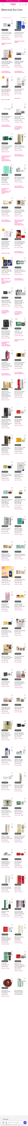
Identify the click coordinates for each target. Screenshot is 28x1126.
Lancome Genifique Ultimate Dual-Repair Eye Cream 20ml (19, 734)
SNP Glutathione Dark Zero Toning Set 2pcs (20, 178)
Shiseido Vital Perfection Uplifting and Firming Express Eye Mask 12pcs (6, 938)
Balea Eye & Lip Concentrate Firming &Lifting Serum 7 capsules (5, 605)
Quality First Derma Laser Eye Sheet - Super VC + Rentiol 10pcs (6, 657)
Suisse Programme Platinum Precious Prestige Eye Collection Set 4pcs (19, 1044)
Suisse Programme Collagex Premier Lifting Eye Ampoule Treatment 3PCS (19, 302)
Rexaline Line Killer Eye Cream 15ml (5, 529)
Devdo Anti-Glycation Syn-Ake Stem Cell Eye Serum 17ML (20, 393)
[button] (3, 4)
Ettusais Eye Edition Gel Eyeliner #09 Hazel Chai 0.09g (19, 786)
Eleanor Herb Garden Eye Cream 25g (19, 708)
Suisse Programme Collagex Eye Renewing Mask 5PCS (20, 117)
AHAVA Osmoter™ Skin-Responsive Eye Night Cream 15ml (6, 555)
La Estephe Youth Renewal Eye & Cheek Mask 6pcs (5, 1070)
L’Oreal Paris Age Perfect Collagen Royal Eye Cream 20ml (20, 605)
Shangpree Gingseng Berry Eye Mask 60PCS (6, 1095)
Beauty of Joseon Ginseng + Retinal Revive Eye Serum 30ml (6, 837)
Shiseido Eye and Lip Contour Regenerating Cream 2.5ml (6, 632)
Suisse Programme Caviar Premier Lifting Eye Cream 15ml (6, 812)
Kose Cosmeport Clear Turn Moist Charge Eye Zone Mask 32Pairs (20, 243)
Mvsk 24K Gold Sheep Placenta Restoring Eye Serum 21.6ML (20, 363)
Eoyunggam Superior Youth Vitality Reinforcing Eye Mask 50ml (5, 1017)
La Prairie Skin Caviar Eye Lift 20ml (6, 580)
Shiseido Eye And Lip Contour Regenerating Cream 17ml (6, 475)
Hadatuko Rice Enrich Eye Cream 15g (6, 786)
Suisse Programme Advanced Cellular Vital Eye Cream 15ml (19, 912)
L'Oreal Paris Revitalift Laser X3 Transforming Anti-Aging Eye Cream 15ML (6, 364)
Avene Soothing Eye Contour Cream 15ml (6, 888)
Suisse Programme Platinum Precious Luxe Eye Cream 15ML (6, 301)
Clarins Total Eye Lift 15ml (18, 888)
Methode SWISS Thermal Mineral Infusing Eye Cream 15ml (5, 179)
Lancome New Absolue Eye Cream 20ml (20, 580)
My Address (6, 1124)
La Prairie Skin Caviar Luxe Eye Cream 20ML (6, 33)
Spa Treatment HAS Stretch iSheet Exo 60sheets (5, 991)
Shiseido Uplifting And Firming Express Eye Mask (19, 475)
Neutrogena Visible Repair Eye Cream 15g (6, 760)
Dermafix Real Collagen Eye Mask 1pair (20, 631)
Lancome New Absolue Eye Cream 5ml (20, 1016)
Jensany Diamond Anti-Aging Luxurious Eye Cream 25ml (6, 211)
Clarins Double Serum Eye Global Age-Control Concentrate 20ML (7, 62)
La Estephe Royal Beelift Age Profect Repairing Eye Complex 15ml (5, 449)
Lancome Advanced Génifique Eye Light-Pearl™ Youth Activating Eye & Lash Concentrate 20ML (6, 422)
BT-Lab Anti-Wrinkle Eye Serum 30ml (19, 90)
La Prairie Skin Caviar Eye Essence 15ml (19, 33)
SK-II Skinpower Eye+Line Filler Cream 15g (18, 863)
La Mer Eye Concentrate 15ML (19, 331)
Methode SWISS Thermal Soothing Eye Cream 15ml (19, 530)
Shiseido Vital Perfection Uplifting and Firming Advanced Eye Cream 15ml (20, 965)
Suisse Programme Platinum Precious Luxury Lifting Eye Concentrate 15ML (5, 332)
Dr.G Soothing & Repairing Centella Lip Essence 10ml (19, 991)
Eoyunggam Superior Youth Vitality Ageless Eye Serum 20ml (20, 683)
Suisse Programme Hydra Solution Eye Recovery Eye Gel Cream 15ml (5, 243)
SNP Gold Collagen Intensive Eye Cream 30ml (19, 938)
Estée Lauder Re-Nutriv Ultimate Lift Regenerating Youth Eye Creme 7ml (5, 734)
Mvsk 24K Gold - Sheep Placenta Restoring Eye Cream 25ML (20, 448)
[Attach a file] (3, 1122)
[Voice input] (6, 1122)
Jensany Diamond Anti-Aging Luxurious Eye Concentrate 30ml (20, 837)
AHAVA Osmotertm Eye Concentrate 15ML (20, 146)
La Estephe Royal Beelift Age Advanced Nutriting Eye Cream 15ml (5, 1044)
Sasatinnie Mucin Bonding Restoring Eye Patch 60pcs (5, 863)
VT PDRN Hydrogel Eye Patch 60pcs (19, 1070)
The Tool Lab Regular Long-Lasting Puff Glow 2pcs (19, 657)
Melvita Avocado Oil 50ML (5, 912)
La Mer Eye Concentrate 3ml (5, 964)
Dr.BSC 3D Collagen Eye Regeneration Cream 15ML (19, 62)
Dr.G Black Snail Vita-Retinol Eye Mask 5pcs (6, 270)
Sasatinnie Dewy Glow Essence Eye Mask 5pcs (20, 555)
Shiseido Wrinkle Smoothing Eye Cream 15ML (18, 421)
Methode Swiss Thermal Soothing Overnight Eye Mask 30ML (7, 147)
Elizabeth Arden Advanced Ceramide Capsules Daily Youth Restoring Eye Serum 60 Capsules (6, 394)
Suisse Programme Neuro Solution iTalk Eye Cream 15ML (6, 90)
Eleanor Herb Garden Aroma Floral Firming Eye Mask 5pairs (19, 211)
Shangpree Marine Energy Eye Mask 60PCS (20, 270)
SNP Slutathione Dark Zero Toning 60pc (6, 117)
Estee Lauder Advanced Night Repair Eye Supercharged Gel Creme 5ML (20, 501)
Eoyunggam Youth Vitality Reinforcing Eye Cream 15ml (5, 708)
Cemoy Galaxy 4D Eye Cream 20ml (5, 682)
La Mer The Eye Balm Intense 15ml (19, 811)
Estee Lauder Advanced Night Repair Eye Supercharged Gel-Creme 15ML (6, 501)
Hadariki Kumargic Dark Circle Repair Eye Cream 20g (19, 760)
